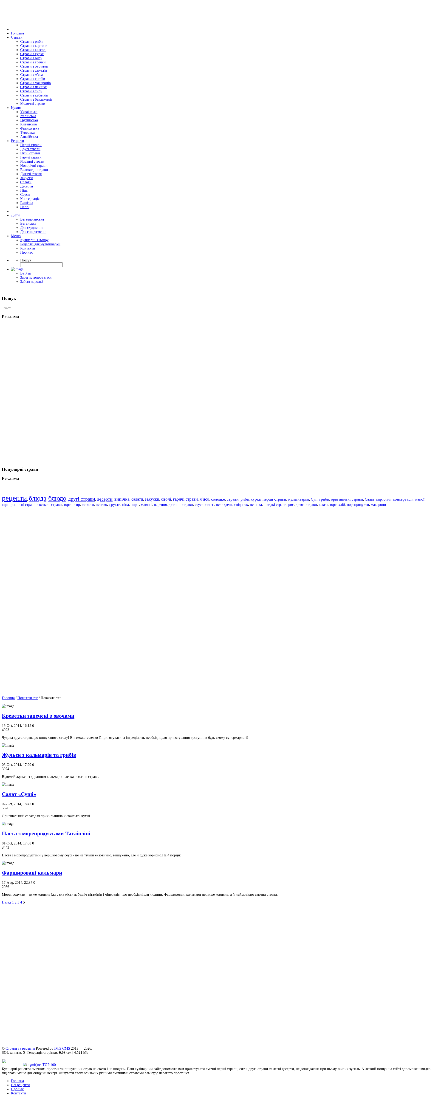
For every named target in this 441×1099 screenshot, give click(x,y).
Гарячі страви (31, 157)
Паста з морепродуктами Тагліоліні (46, 833)
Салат (369, 499)
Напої (24, 207)
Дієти (15, 215)
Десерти (26, 186)
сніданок (241, 504)
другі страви (81, 499)
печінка (256, 504)
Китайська (28, 124)
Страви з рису (31, 58)
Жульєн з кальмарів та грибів (39, 755)
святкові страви (49, 504)
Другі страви (30, 149)
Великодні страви (34, 170)
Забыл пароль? (31, 281)
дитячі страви (306, 504)
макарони (378, 505)
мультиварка (298, 499)
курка (256, 499)
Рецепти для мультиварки (40, 244)
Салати (25, 182)
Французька (29, 128)
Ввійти (25, 273)
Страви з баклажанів (36, 99)
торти (68, 504)
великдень (224, 504)
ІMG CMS (62, 1048)
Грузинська (29, 120)
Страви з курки (32, 54)
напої (419, 499)
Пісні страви (30, 153)
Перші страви (31, 145)
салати (137, 499)
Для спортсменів (33, 232)
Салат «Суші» (19, 794)
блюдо (57, 498)
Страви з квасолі (33, 50)
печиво (101, 504)
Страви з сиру (31, 91)
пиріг (135, 504)
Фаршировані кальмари (32, 873)
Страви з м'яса (31, 74)
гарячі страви (185, 499)
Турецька (27, 132)
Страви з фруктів (33, 70)
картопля (383, 499)
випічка (122, 498)
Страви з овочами (34, 66)
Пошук (25, 260)
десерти (105, 498)
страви (233, 499)
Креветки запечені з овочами (38, 716)
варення (160, 504)
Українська (28, 112)
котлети (88, 504)
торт (333, 505)
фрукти (114, 504)
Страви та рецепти (20, 1048)
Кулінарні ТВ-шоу (34, 240)
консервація (403, 499)
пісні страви (26, 504)
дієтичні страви (181, 504)
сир (77, 504)
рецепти (14, 498)
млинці (146, 504)
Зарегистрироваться (35, 277)
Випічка (26, 203)
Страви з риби (31, 41)
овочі (166, 499)
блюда (37, 498)
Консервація (30, 199)
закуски (152, 499)
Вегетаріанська (32, 219)
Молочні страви (32, 103)
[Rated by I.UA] (12, 1065)
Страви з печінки (33, 87)
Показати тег (27, 698)
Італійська (28, 116)
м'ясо (204, 499)
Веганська (28, 223)
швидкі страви (275, 504)
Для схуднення (31, 227)
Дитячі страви (31, 174)
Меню (16, 236)
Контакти (27, 248)
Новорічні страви (34, 165)
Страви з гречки (33, 62)
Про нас (26, 252)
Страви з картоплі (34, 46)
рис (291, 504)
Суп (314, 499)
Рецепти (17, 141)
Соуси (25, 194)
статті (209, 504)
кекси (323, 505)
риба (244, 499)
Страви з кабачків (34, 95)
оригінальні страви (347, 499)
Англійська (29, 137)
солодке (218, 499)
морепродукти (358, 505)
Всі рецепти (20, 1085)
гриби (324, 499)
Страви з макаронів (35, 83)
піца (125, 504)
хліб (341, 505)
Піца (24, 190)
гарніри (8, 504)
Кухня (16, 108)
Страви (17, 37)
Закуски (26, 178)
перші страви (274, 499)
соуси (199, 504)
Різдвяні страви (32, 161)
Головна (17, 33)
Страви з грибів (32, 79)
